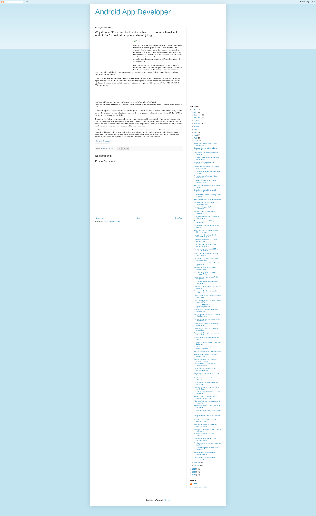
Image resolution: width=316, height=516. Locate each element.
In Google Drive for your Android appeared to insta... (204, 212)
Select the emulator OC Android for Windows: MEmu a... (205, 191)
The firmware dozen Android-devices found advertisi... (206, 282)
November (197, 118)
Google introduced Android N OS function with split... (205, 364)
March (196, 141)
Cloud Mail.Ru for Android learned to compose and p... (206, 259)
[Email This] (118, 148)
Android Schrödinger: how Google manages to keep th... (205, 236)
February (197, 463)
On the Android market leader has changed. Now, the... (205, 369)
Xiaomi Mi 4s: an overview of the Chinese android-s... (204, 163)
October (197, 121)
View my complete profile (198, 487)
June (196, 132)
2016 (194, 112)
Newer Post (99, 218)
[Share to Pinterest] (127, 148)
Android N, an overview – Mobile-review (207, 351)
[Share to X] (122, 148)
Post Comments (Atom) (112, 222)
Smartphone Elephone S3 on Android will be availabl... (206, 167)
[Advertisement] (113, 54)
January (197, 465)
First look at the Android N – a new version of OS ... (205, 240)
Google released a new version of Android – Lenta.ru (205, 360)
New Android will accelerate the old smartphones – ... (205, 144)
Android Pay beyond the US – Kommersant (204, 208)
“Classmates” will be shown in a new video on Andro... (206, 231)
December (197, 115)
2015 (194, 469)
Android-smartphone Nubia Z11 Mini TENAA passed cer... (206, 250)
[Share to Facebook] (125, 148)
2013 (194, 475)
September (198, 123)
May (195, 135)
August (196, 126)
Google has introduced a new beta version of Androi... (205, 355)
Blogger (167, 500)
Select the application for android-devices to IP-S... (205, 181)
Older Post (178, 218)
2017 (194, 109)
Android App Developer (133, 12)
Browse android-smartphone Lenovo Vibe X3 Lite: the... (206, 149)
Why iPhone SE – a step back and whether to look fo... (205, 245)
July (195, 129)
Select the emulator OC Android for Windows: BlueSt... (205, 421)
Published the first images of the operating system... (204, 453)
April (196, 138)
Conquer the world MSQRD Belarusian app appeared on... (207, 439)
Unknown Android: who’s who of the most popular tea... (206, 203)
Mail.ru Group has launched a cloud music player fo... (206, 254)
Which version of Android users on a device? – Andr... (206, 310)
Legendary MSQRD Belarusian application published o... (204, 306)
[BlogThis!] (120, 148)
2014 (194, 472)
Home (139, 218)
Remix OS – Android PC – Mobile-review (207, 199)
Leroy (195, 484)
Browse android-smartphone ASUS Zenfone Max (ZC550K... (205, 397)
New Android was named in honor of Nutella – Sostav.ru (206, 348)
